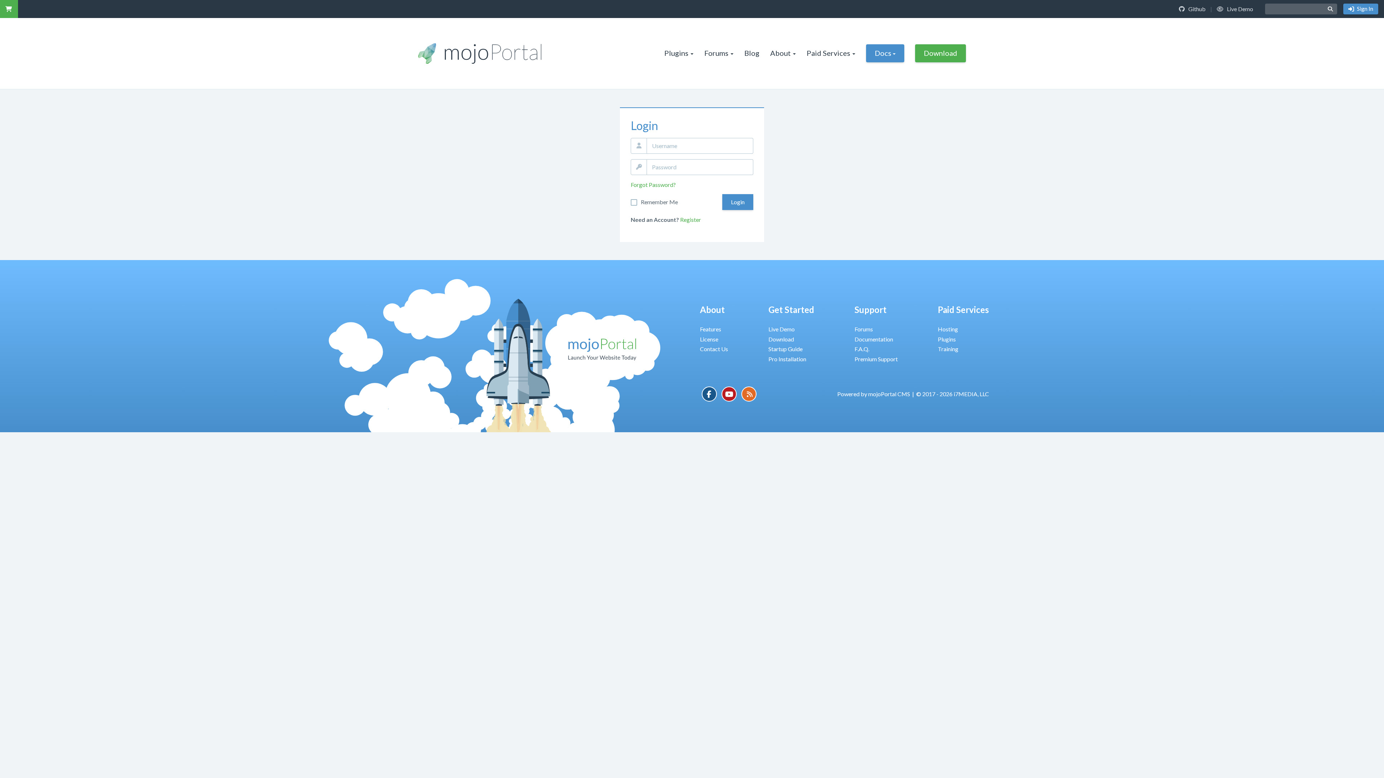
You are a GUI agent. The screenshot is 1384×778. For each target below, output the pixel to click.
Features (710, 329)
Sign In (1364, 8)
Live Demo (1239, 8)
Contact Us (714, 348)
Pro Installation (787, 359)
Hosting (948, 329)
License (709, 339)
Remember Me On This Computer (659, 202)
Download (940, 53)
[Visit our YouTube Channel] (729, 394)
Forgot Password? (653, 184)
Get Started (791, 309)
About (780, 53)
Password (639, 167)
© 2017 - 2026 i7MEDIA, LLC (952, 393)
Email (639, 146)
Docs (883, 53)
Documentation (874, 339)
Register (690, 219)
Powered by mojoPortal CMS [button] (873, 393)
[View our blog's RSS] (749, 394)
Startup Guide (785, 348)
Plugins (676, 53)
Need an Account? (655, 219)
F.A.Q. (862, 348)
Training (948, 348)
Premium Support (876, 359)
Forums (716, 53)
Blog (751, 53)
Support (871, 309)
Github (1196, 8)
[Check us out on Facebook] (709, 394)
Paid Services (828, 53)
